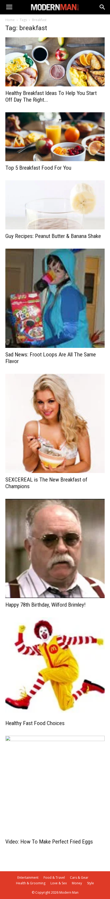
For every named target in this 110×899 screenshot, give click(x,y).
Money (77, 883)
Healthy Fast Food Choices (35, 723)
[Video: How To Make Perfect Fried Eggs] (55, 785)
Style (90, 883)
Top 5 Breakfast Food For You (38, 168)
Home (10, 20)
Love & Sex (58, 883)
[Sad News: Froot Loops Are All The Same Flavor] (55, 298)
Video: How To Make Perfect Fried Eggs (49, 841)
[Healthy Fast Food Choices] (55, 667)
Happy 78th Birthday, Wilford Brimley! (45, 605)
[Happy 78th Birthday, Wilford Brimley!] (55, 548)
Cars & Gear (79, 877)
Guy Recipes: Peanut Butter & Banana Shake (53, 236)
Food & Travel (54, 877)
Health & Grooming (30, 883)
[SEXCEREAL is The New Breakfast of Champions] (55, 423)
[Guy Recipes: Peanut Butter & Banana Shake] (55, 204)
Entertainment (27, 877)
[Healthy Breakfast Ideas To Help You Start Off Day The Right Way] (55, 61)
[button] (102, 7)
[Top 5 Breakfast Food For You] (55, 136)
